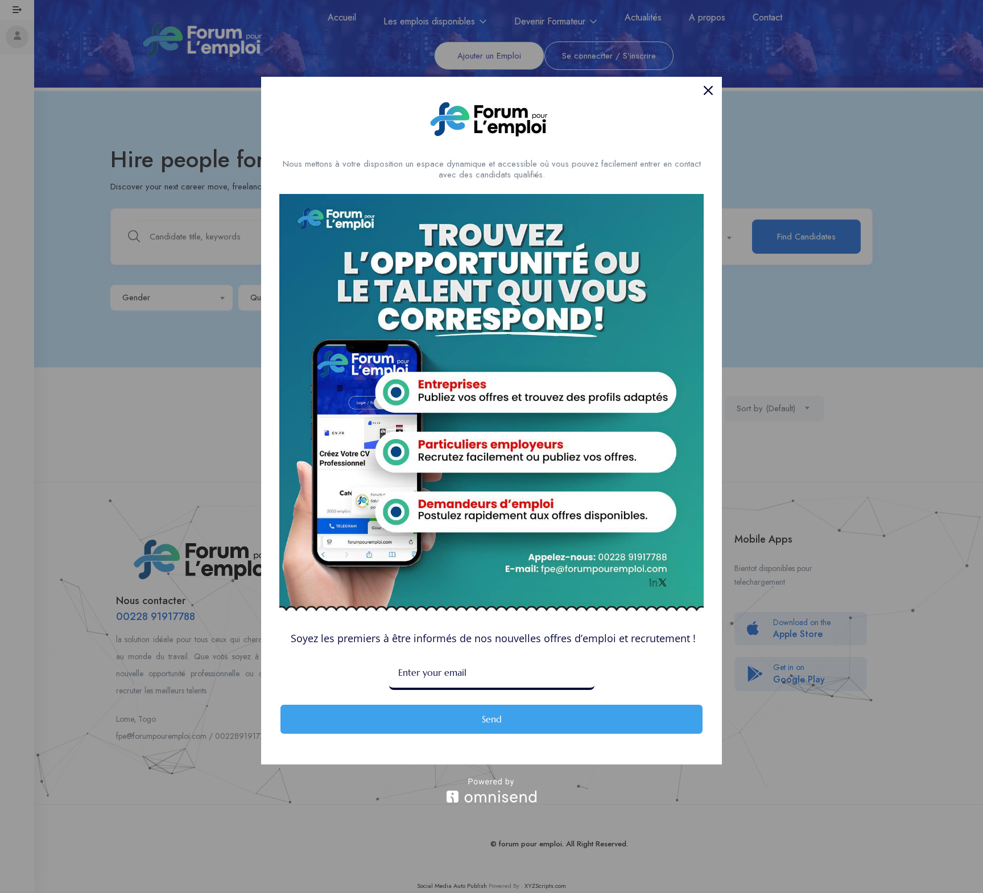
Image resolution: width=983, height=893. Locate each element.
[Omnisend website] (491, 790)
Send (492, 719)
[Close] (708, 90)
